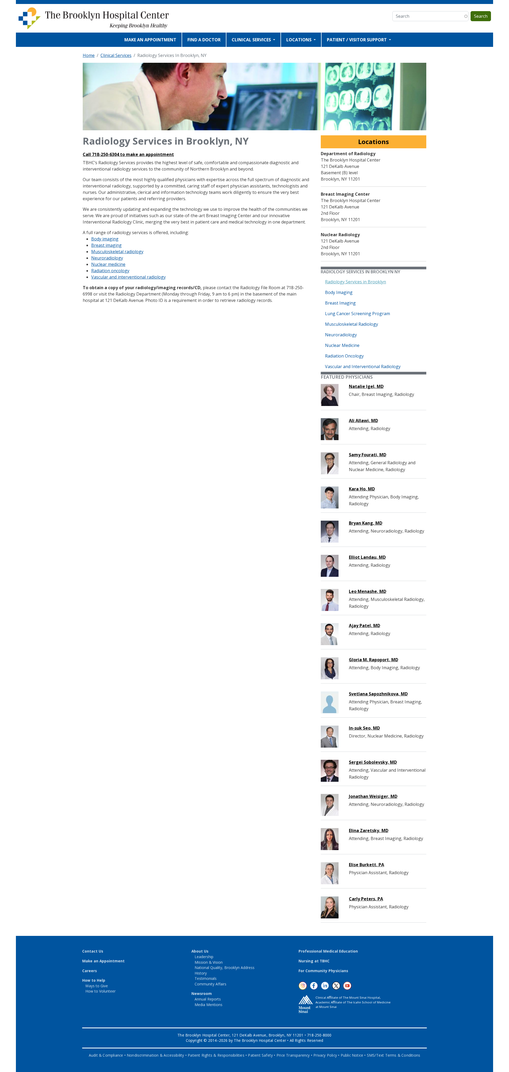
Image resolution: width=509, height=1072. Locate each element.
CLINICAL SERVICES (252, 40)
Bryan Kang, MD (365, 523)
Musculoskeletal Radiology (351, 324)
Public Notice (352, 1055)
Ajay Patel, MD (364, 625)
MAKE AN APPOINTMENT (150, 40)
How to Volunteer (100, 991)
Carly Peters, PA (366, 899)
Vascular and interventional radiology (128, 277)
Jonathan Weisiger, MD (373, 796)
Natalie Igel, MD (366, 386)
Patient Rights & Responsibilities (216, 1055)
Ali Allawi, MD (363, 420)
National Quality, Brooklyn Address (224, 967)
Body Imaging (339, 292)
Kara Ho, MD (362, 489)
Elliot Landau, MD (367, 557)
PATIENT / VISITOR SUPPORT (357, 40)
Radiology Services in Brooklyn (355, 282)
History (201, 973)
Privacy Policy (325, 1055)
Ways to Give (96, 985)
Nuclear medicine (108, 264)
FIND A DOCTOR (204, 40)
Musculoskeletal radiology (117, 251)
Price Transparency (293, 1055)
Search (481, 16)
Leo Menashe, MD (367, 591)
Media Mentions (208, 1004)
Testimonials (206, 978)
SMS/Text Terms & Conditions (393, 1055)
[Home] (97, 18)
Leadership (204, 956)
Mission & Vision (209, 962)
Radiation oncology (110, 271)
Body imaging (105, 239)
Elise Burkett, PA (366, 865)
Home (89, 55)
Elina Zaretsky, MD (368, 830)
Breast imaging (106, 245)
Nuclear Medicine (342, 345)
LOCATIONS (299, 40)
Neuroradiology (107, 258)
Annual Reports (208, 999)
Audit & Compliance (106, 1055)
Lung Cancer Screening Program (357, 313)
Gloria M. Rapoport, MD (373, 660)
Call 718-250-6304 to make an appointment (128, 154)
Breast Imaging (340, 303)
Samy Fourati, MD (367, 455)
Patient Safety (260, 1055)
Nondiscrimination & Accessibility (155, 1055)
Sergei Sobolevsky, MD (373, 762)
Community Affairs (210, 983)
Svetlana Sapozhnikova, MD (378, 694)
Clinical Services (115, 55)
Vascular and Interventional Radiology (363, 366)
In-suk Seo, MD (364, 728)
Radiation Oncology (344, 356)
